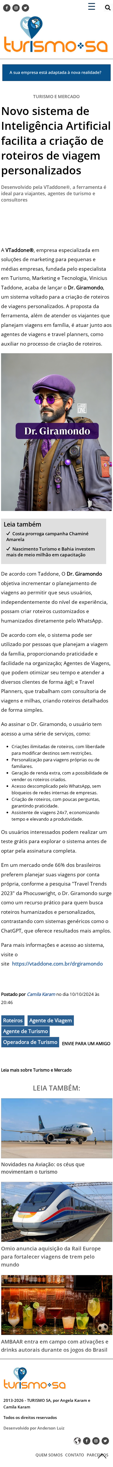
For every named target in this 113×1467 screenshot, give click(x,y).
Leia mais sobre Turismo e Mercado (36, 1070)
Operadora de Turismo (30, 1042)
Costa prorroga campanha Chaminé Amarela (47, 536)
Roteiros (13, 1020)
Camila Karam (41, 994)
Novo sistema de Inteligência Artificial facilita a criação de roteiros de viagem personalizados (56, 140)
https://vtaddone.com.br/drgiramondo (57, 963)
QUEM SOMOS (49, 1455)
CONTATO (74, 1455)
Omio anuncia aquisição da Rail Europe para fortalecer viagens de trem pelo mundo (51, 1256)
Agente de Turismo (25, 1031)
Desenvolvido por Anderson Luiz (33, 1428)
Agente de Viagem (50, 1020)
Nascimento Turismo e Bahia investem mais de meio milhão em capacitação (50, 552)
